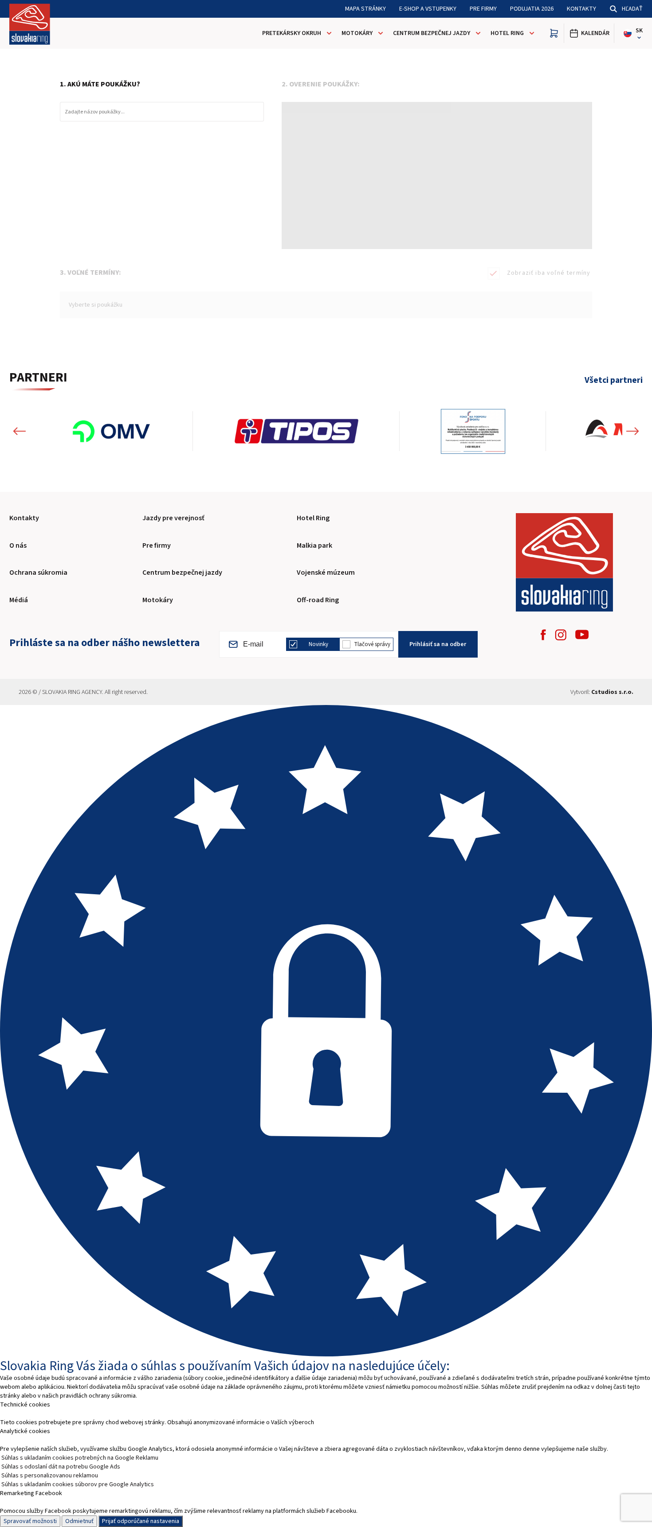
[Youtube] (582, 634)
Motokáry (357, 33)
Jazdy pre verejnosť (173, 518)
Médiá (18, 600)
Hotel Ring (507, 33)
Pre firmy (483, 8)
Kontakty (581, 8)
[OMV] (111, 431)
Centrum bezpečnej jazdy (431, 33)
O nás (18, 545)
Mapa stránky (365, 8)
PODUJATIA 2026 (532, 8)
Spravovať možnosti (30, 1521)
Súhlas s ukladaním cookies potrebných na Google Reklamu (79, 1457)
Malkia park (314, 545)
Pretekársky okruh (291, 33)
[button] (19, 431)
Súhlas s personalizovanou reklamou (49, 1475)
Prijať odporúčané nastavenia (140, 1521)
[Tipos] (296, 431)
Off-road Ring (318, 600)
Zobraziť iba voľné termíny (548, 273)
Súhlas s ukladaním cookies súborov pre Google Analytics (77, 1484)
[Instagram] (560, 634)
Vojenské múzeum (326, 572)
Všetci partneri (614, 380)
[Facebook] (543, 634)
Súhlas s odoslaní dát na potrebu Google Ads (60, 1466)
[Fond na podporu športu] (473, 431)
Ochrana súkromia (38, 572)
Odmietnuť (79, 1521)
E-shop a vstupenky (427, 8)
